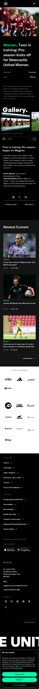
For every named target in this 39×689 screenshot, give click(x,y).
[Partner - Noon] (31, 377)
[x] (19, 197)
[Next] (34, 139)
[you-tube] (11, 601)
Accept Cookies (20, 674)
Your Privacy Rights (19, 685)
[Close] (36, 652)
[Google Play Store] (24, 550)
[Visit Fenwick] (31, 405)
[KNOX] (8, 377)
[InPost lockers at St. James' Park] (8, 417)
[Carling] (19, 417)
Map (5, 581)
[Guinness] (19, 428)
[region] (19, 669)
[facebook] (13, 197)
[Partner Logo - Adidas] (19, 377)
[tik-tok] (5, 601)
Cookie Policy (17, 668)
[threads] (29, 601)
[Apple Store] (9, 550)
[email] (25, 197)
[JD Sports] (8, 405)
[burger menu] (34, 3)
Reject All (19, 680)
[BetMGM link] (19, 405)
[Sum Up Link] (8, 388)
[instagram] (17, 601)
